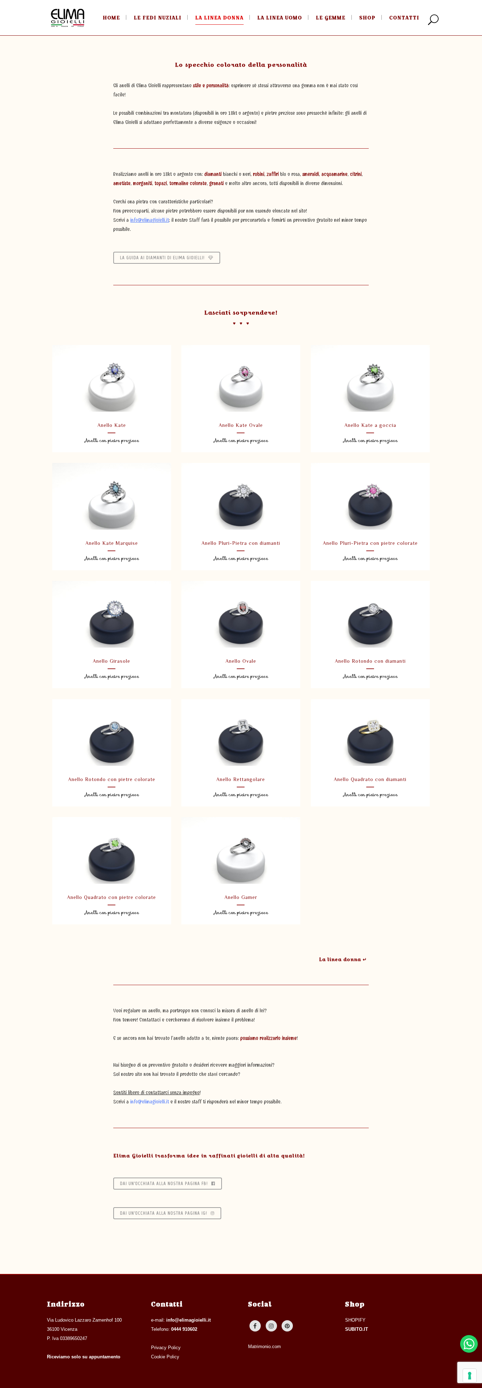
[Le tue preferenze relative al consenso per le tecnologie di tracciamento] (469, 1375)
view (112, 377)
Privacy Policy (166, 1347)
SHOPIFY (355, 1320)
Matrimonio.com (264, 1346)
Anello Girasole (111, 661)
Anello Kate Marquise (111, 543)
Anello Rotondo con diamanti (370, 661)
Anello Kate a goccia (370, 425)
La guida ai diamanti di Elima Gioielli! (162, 257)
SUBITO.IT (356, 1329)
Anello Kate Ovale (241, 425)
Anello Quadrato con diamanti (370, 779)
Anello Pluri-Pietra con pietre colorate (370, 543)
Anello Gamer (240, 897)
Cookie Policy (165, 1356)
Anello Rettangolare (240, 779)
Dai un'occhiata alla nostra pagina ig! (163, 1213)
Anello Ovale (240, 661)
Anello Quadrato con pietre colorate (111, 897)
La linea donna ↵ (343, 959)
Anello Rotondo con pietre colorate (111, 779)
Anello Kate (111, 425)
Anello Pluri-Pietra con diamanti (240, 543)
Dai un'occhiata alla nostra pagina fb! (164, 1183)
